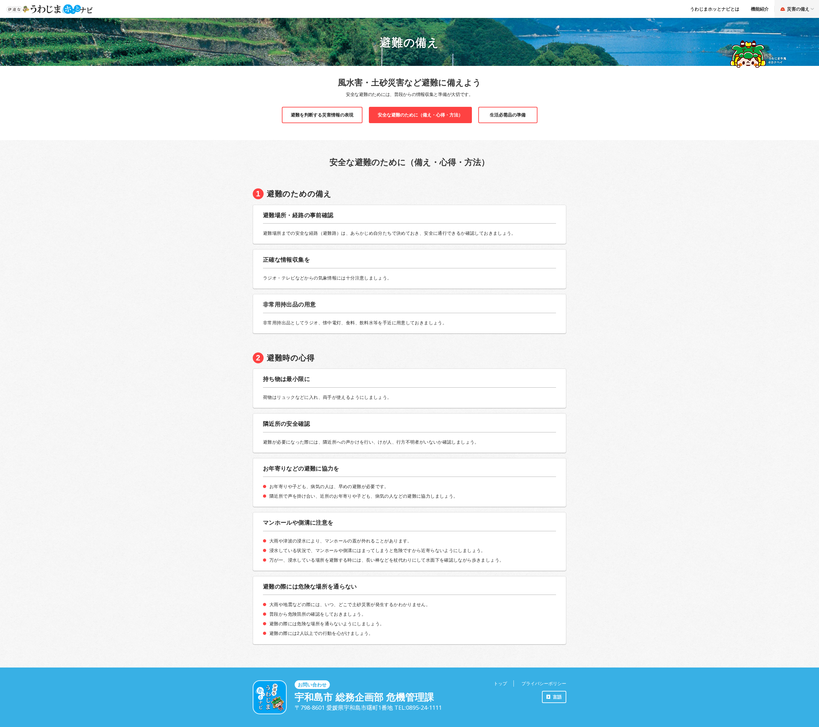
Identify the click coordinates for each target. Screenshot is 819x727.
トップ (500, 683)
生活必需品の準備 (508, 114)
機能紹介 (760, 9)
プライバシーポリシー (543, 683)
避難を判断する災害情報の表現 (322, 114)
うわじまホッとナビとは (714, 9)
